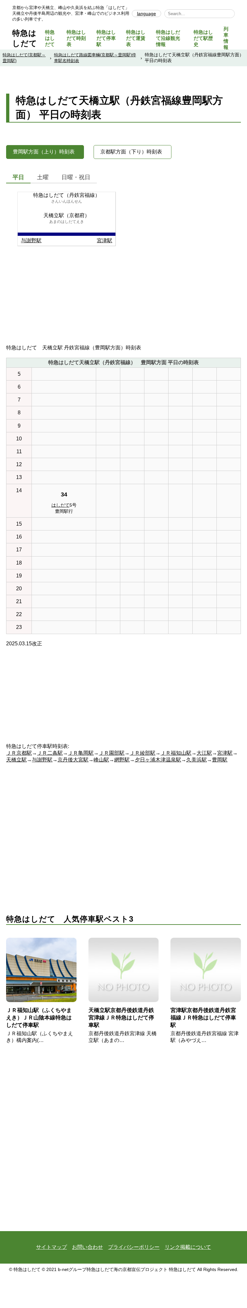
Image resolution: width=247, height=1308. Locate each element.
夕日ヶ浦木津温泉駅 (158, 759)
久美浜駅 (196, 759)
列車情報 (226, 38)
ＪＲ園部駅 (111, 753)
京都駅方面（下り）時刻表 (131, 151)
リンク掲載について (188, 1247)
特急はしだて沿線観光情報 (168, 38)
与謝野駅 (31, 240)
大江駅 (204, 753)
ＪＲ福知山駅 (175, 753)
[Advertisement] (123, 299)
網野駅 (122, 759)
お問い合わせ (87, 1247)
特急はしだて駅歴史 (203, 38)
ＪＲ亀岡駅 (81, 753)
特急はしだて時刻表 (76, 38)
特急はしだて (50, 38)
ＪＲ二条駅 (50, 753)
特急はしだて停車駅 (106, 38)
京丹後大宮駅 (73, 759)
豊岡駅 (219, 759)
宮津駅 (104, 240)
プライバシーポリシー (134, 1247)
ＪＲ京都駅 (19, 753)
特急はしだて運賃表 (135, 38)
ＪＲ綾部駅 (142, 753)
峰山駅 (101, 759)
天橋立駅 (16, 759)
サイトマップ (51, 1247)
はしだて (60, 505)
